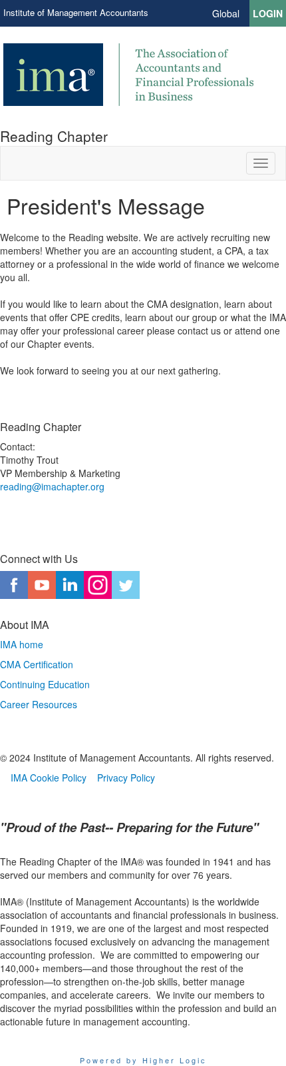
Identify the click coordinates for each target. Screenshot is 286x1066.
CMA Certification (36, 664)
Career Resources (38, 704)
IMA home (21, 644)
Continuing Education (45, 684)
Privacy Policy (126, 777)
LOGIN (268, 13)
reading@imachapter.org (52, 486)
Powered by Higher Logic (143, 1060)
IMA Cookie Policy (48, 777)
